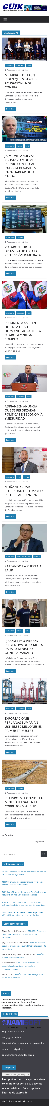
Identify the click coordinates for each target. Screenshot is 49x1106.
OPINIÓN (20, 237)
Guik (26, 70)
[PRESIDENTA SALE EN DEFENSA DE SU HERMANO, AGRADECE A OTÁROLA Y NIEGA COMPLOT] (24, 295)
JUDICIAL (19, 146)
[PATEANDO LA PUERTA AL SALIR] (24, 538)
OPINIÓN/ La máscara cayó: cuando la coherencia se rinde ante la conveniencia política (21, 965)
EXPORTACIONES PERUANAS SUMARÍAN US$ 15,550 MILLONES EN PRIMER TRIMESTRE (23, 724)
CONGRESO (9, 65)
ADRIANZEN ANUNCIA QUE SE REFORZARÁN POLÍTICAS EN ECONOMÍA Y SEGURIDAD (24, 412)
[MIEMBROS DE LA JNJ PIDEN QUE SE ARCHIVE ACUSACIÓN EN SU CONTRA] (24, 49)
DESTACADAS (20, 65)
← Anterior (7, 835)
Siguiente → (41, 841)
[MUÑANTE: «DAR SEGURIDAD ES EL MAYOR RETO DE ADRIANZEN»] (24, 460)
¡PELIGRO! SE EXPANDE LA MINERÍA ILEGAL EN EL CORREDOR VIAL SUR (24, 802)
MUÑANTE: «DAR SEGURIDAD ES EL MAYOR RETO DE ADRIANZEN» (24, 491)
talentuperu (28, 1101)
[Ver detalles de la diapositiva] (35, 8)
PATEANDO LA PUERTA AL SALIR (24, 568)
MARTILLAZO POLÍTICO (24, 556)
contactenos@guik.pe (12, 1049)
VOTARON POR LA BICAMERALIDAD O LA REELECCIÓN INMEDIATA (23, 251)
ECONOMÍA (20, 709)
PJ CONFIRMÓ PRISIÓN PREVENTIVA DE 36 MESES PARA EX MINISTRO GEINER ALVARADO (24, 646)
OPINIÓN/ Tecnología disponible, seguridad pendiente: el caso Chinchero (24, 934)
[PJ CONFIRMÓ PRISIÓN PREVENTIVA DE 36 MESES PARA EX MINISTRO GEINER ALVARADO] (24, 613)
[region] (35, 8)
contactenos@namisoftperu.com (18, 1054)
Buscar (44, 854)
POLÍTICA (26, 477)
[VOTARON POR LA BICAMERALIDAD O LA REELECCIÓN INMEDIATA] (24, 219)
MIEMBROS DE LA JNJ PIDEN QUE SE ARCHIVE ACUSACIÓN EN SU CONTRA (22, 81)
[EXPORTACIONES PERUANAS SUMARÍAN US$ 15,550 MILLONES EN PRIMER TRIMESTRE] (24, 691)
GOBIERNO (20, 313)
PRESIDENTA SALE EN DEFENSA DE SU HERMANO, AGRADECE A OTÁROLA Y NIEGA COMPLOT (23, 331)
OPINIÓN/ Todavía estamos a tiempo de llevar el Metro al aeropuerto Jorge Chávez (24, 945)
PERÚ (29, 65)
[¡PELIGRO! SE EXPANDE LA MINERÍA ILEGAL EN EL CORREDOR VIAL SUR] (24, 772)
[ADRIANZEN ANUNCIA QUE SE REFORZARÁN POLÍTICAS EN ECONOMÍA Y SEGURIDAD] (24, 378)
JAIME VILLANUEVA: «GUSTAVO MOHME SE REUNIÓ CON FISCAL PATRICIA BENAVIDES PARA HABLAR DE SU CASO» (21, 166)
